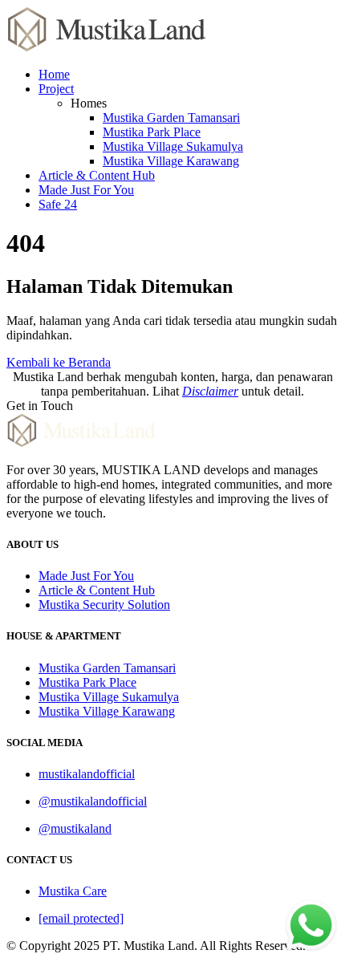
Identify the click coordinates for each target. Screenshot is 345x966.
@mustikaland (75, 828)
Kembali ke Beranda (58, 362)
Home (54, 74)
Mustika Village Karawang (171, 161)
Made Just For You (86, 190)
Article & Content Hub (97, 175)
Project (56, 88)
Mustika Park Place (152, 132)
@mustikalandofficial (93, 801)
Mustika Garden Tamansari (171, 117)
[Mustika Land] (106, 47)
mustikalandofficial (87, 774)
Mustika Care (73, 891)
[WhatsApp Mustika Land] (311, 946)
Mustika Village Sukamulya (173, 146)
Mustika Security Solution (104, 604)
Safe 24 (58, 204)
